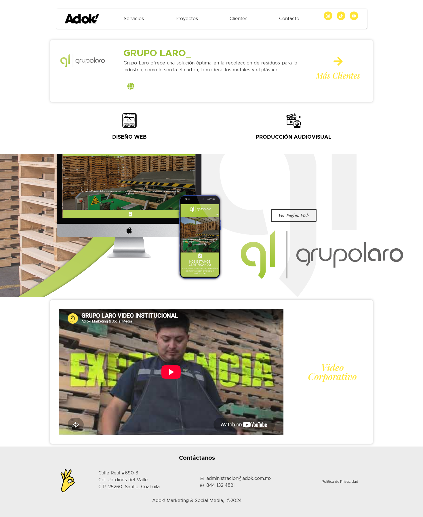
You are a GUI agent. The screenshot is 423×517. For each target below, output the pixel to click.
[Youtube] (354, 16)
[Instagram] (328, 16)
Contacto (289, 18)
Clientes (238, 18)
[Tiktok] (341, 16)
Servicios (134, 18)
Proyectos (187, 18)
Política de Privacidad (340, 481)
